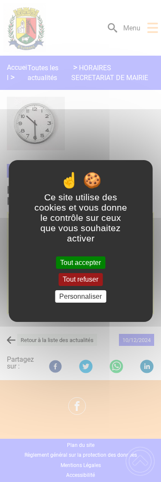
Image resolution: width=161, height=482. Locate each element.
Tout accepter (80, 262)
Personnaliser (80, 296)
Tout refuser (80, 279)
